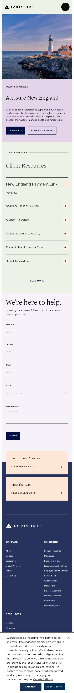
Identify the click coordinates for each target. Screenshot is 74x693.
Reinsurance (49, 600)
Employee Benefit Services (56, 571)
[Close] (68, 638)
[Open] (66, 393)
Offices (9, 571)
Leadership (11, 561)
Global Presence (13, 566)
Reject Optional (54, 686)
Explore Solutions (42, 130)
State (8, 385)
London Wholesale (52, 595)
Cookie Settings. (43, 679)
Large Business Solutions (55, 566)
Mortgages (49, 556)
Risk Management (52, 591)
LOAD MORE (37, 281)
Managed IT (49, 586)
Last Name (10, 344)
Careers (9, 556)
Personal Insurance (52, 551)
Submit (13, 436)
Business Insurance (52, 561)
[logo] (18, 7)
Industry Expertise (52, 605)
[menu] (65, 7)
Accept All (30, 686)
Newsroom (10, 628)
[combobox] (34, 393)
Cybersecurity (50, 581)
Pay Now (11, 192)
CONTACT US (15, 130)
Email (8, 365)
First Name (10, 325)
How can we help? (12, 406)
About (8, 551)
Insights (9, 623)
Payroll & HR (50, 576)
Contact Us (11, 576)
